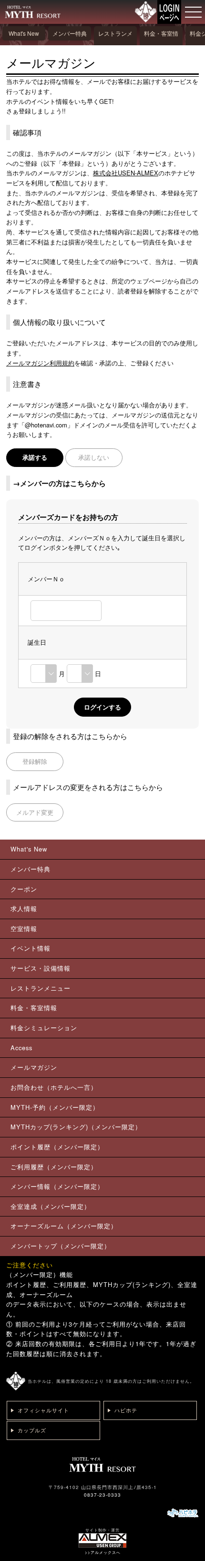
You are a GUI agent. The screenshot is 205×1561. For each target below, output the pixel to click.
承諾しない (93, 457)
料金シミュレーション (43, 1027)
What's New (24, 33)
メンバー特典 (69, 33)
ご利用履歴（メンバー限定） (53, 1166)
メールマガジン (33, 1067)
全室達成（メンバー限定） (50, 1206)
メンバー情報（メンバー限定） (57, 1186)
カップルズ (32, 1430)
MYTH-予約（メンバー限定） (54, 1107)
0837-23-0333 (102, 1494)
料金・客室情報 (161, 40)
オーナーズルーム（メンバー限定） (63, 1225)
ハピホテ (125, 1410)
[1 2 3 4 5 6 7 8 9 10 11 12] (44, 673)
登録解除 (34, 761)
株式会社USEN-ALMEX (125, 172)
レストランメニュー (115, 40)
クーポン (23, 888)
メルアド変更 (34, 812)
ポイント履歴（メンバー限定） (57, 1146)
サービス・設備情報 (40, 968)
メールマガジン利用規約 (40, 362)
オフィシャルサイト (43, 1410)
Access (21, 1047)
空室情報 (23, 928)
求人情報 (23, 908)
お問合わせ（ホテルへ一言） (53, 1087)
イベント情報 (30, 948)
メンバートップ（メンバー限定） (60, 1245)
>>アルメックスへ (103, 1552)
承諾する (34, 457)
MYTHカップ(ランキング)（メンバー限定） (76, 1126)
